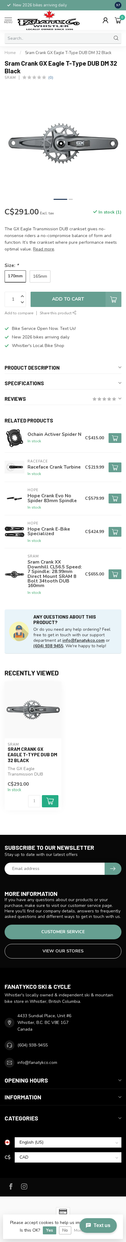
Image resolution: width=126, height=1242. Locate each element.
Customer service (63, 932)
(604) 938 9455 (48, 646)
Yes (49, 1230)
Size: (12, 265)
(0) (50, 77)
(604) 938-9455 (32, 1045)
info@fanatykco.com (83, 640)
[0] (118, 20)
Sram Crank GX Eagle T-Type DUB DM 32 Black (68, 53)
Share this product (56, 313)
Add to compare (19, 313)
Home (10, 53)
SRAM (10, 77)
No (65, 1230)
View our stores (63, 951)
